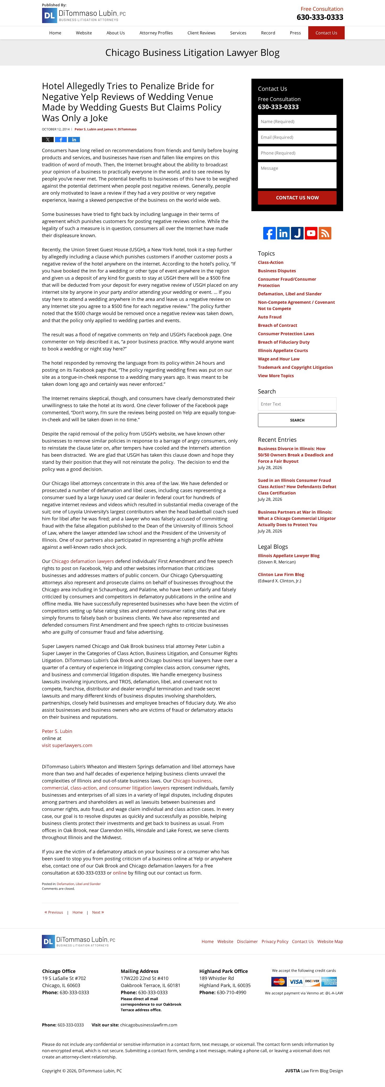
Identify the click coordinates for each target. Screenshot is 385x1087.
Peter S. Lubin (57, 731)
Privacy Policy (275, 941)
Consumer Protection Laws (286, 334)
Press (295, 33)
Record (268, 33)
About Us (116, 33)
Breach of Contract (277, 325)
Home (55, 33)
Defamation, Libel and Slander (79, 884)
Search (297, 420)
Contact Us (326, 33)
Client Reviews (202, 33)
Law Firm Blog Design (314, 1071)
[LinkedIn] (283, 233)
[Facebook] (269, 233)
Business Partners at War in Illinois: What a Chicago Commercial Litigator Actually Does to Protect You (297, 518)
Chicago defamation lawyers (83, 561)
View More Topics (276, 376)
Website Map (330, 941)
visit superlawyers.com (67, 745)
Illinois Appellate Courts (283, 350)
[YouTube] (311, 233)
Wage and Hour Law (279, 359)
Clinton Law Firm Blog (281, 574)
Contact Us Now (297, 197)
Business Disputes (277, 271)
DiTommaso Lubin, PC (319, 13)
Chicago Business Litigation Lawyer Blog (84, 13)
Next (98, 911)
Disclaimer (247, 941)
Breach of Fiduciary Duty (284, 342)
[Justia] (297, 233)
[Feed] (325, 233)
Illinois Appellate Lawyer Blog (289, 555)
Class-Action (271, 262)
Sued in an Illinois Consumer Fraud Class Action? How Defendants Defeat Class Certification (297, 486)
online (120, 873)
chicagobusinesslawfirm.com (148, 1025)
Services (238, 33)
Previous (54, 911)
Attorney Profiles (156, 33)
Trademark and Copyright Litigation (295, 367)
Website (84, 33)
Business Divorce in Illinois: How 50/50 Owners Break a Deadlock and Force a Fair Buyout (295, 455)
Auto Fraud (270, 317)
